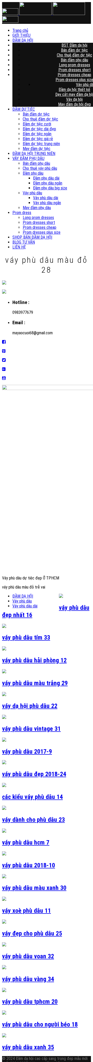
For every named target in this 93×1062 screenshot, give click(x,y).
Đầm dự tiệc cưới (37, 124)
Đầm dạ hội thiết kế (74, 89)
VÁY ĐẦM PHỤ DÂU (28, 158)
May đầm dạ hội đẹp (74, 104)
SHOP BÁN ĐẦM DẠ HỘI (32, 237)
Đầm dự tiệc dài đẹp (39, 128)
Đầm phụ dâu (33, 173)
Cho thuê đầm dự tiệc (74, 55)
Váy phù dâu (32, 192)
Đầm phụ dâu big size (50, 188)
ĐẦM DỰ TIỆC (23, 109)
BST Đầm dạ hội (74, 45)
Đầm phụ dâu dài (46, 178)
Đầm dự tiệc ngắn (37, 133)
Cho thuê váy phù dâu (40, 168)
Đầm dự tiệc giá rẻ (38, 138)
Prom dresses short (74, 69)
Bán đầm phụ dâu (74, 60)
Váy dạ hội (74, 99)
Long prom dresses (74, 64)
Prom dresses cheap (74, 74)
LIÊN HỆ (19, 247)
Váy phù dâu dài (45, 197)
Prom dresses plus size (41, 232)
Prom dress (21, 212)
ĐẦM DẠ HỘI (59, 40)
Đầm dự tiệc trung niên (41, 143)
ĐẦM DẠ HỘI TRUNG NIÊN (33, 153)
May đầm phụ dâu (37, 207)
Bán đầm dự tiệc (74, 50)
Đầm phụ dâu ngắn (47, 183)
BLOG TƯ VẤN (23, 242)
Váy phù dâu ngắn (47, 202)
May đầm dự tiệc (36, 148)
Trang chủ (59, 30)
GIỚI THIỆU (59, 35)
